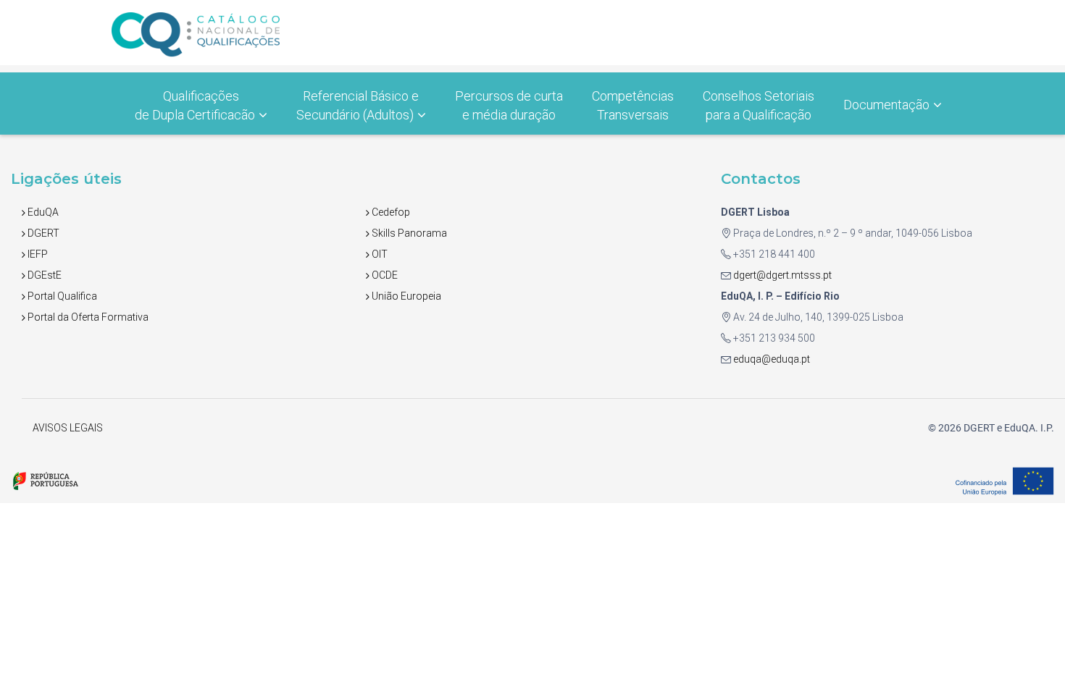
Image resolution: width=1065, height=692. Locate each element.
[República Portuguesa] (45, 480)
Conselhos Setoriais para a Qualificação (758, 105)
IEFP (36, 254)
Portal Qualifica (61, 296)
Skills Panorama (408, 233)
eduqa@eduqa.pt (770, 359)
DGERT (42, 233)
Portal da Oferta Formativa (87, 317)
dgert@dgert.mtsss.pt (781, 275)
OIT (378, 254)
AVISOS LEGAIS (68, 428)
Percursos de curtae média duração (509, 105)
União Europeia (405, 296)
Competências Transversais (633, 105)
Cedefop (389, 212)
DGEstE (43, 275)
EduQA (42, 212)
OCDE (383, 275)
